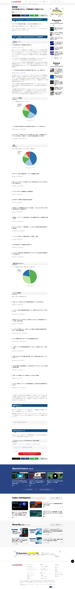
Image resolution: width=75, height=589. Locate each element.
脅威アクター (29, 578)
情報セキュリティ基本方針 (59, 574)
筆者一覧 (56, 567)
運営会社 (56, 569)
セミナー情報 (43, 568)
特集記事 (41, 564)
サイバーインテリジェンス (37, 1)
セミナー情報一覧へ (28, 489)
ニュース (26, 1)
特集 (30, 1)
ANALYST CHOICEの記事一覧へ (45, 489)
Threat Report (29, 566)
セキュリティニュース (30, 564)
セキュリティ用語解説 (44, 566)
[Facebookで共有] (25, 15)
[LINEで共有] (34, 15)
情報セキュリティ (45, 1)
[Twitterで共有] (16, 15)
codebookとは (57, 564)
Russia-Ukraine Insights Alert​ (21, 422)
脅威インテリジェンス (30, 575)
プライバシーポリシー (58, 572)
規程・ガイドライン (44, 578)
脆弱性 (42, 575)
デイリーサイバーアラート (31, 568)
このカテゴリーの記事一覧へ (55, 524)
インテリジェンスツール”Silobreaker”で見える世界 (23, 447)
